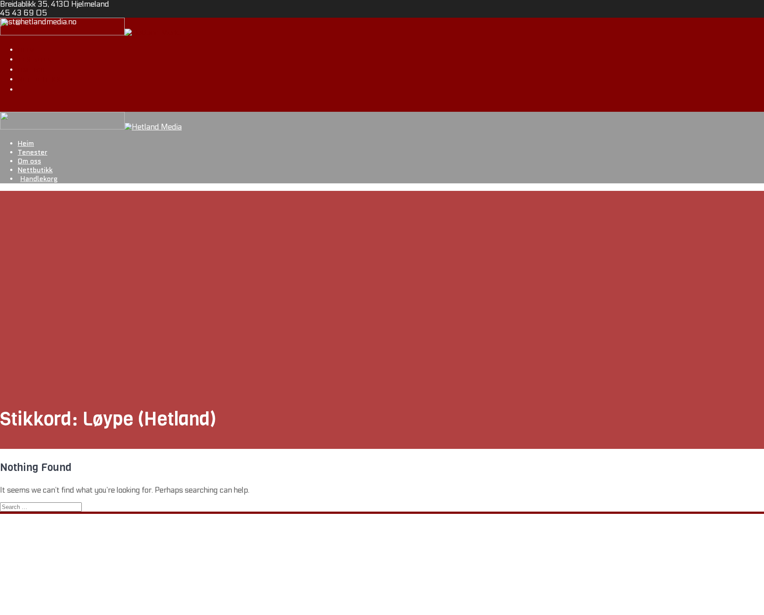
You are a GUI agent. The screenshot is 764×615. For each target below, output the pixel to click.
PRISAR (32, 589)
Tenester (35, 59)
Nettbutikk (39, 79)
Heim (26, 50)
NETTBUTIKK (40, 581)
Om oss (31, 69)
